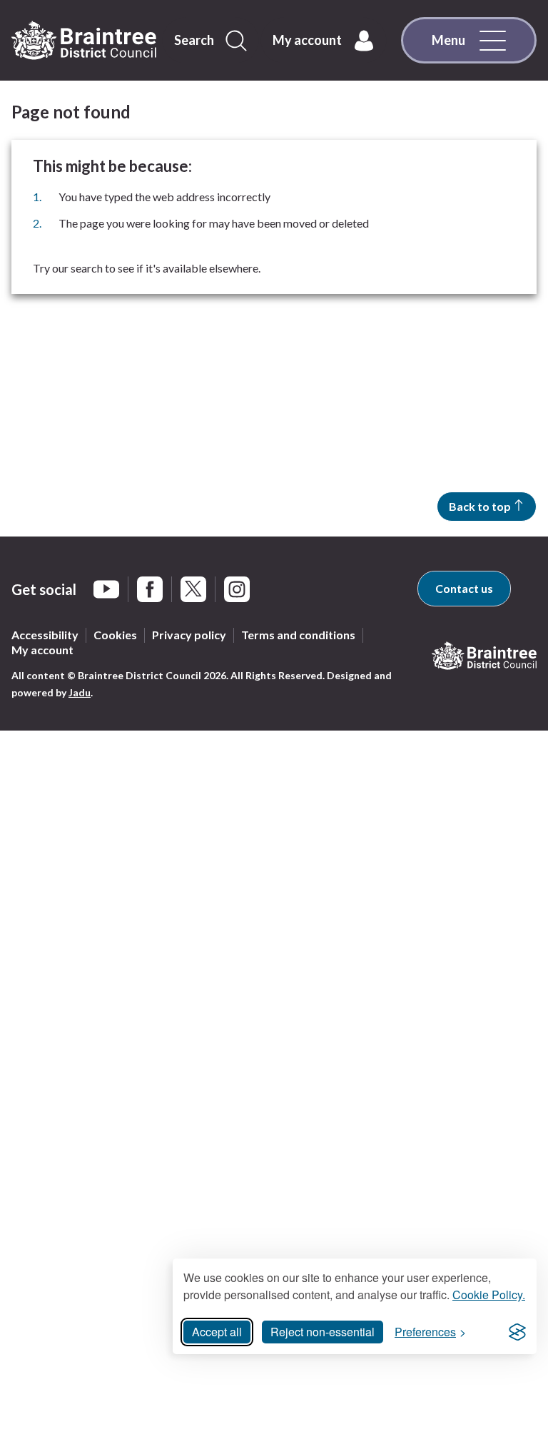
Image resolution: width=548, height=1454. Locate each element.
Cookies (115, 634)
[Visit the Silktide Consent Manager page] (517, 1332)
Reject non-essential (322, 1331)
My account (42, 649)
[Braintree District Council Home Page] (83, 41)
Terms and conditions (298, 634)
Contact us (464, 588)
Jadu (79, 692)
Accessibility (44, 634)
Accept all (217, 1331)
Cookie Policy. (488, 1294)
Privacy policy (189, 634)
